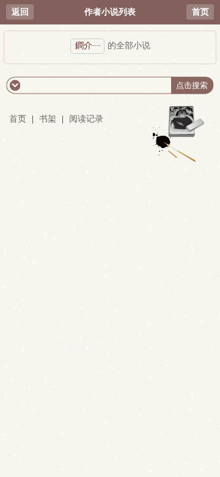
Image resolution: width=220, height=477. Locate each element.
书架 (47, 119)
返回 (20, 12)
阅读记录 (86, 119)
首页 (200, 12)
